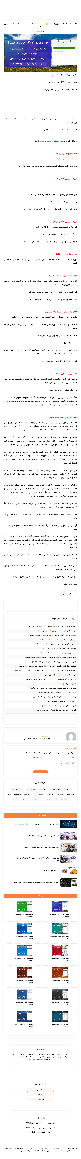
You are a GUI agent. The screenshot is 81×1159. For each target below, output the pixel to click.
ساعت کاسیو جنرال (31, 790)
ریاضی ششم (17, 794)
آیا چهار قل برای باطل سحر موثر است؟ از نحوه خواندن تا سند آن (55, 710)
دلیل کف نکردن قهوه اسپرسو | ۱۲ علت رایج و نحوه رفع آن (58, 705)
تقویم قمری (72, 281)
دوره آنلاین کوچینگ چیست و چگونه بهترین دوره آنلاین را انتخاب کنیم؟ (53, 688)
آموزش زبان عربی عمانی (17, 790)
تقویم (37, 32)
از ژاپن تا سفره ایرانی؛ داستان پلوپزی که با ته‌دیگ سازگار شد (57, 692)
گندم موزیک (68, 790)
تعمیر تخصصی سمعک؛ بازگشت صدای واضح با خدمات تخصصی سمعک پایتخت (50, 657)
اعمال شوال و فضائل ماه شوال (66, 683)
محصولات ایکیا (70, 794)
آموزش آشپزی (15, 799)
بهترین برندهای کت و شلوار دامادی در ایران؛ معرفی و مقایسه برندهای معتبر (52, 661)
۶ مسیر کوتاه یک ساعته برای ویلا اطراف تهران (61, 701)
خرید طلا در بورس (38, 794)
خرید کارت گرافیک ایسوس (55, 790)
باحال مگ (42, 32)
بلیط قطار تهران (50, 794)
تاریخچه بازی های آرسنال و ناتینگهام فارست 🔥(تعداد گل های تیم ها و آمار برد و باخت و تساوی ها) (44, 670)
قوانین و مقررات (40, 1099)
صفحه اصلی (40, 1090)
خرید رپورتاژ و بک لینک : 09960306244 (40, 1123)
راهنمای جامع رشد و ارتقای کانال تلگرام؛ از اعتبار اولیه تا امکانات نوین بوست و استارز (49, 697)
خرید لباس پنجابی (65, 799)
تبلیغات (40, 1094)
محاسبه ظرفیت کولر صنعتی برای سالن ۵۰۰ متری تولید (59, 648)
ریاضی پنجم (27, 794)
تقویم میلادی (72, 317)
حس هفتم (42, 790)
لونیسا (9, 794)
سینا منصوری (45, 736)
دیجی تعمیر (60, 794)
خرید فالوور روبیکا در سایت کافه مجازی (32, 799)
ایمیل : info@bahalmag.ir (41, 1132)
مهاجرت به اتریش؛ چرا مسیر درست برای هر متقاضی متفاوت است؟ (55, 644)
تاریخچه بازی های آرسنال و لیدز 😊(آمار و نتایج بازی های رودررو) (55, 675)
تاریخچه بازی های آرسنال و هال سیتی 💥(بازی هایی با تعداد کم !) (54, 631)
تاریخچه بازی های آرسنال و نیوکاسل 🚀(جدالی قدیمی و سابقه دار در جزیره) (52, 626)
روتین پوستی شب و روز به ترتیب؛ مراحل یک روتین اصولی (57, 639)
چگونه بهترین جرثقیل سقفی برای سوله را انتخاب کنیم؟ (58, 653)
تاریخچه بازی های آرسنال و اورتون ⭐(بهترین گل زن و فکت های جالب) (53, 635)
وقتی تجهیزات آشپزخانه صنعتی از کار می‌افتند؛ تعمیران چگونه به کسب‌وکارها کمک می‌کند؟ (47, 679)
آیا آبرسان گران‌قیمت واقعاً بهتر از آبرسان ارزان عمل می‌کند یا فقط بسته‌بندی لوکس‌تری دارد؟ (47, 666)
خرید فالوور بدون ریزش (51, 799)
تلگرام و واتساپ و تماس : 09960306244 (40, 1127)
